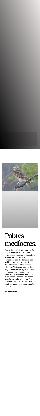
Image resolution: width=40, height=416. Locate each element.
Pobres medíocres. (20, 240)
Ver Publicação (11, 291)
